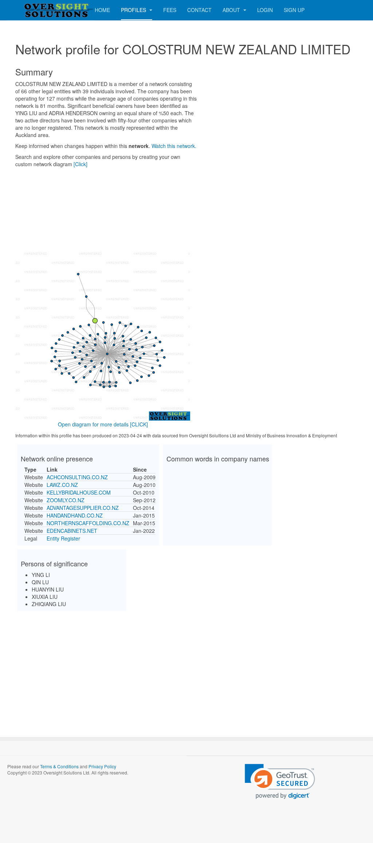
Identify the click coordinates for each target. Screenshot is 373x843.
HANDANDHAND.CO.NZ (75, 515)
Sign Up (294, 9)
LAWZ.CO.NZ (62, 484)
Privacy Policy (102, 766)
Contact (199, 9)
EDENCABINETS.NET (72, 530)
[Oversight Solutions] (36, 10)
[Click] (80, 164)
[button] (280, 781)
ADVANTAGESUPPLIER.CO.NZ (83, 507)
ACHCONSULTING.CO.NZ (77, 477)
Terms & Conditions (59, 766)
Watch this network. (174, 145)
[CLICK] (139, 424)
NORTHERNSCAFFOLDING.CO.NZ (88, 523)
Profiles (134, 9)
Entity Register (63, 538)
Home (102, 9)
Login (265, 9)
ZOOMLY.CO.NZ (66, 500)
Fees (169, 9)
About (232, 9)
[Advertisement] (186, 668)
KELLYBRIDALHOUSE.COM (79, 492)
